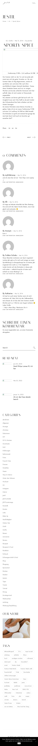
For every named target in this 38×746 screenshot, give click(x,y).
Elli (6, 202)
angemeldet (12, 330)
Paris (13, 696)
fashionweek (6, 454)
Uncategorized (7, 595)
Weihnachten (7, 599)
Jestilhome (17, 686)
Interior (5, 492)
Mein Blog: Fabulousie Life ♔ (18, 308)
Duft (4, 447)
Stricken (5, 571)
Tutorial (5, 588)
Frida (17, 672)
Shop (4, 561)
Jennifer (28, 41)
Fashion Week (16, 665)
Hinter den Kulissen (9, 478)
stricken (6, 700)
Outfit (4, 526)
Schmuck (5, 554)
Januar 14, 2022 (18, 395)
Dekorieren (6, 433)
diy (16, 662)
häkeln (15, 682)
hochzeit (6, 682)
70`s (19, 651)
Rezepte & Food (8, 547)
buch (5, 658)
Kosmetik (5, 506)
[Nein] (36, 741)
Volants (18, 703)
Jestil (4, 495)
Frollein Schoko (11, 255)
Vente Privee (8, 703)
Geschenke (26, 672)
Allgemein (6, 423)
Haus (24, 679)
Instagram (6, 489)
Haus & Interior (7, 475)
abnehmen (6, 420)
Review (5, 540)
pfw (20, 696)
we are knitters (8, 707)
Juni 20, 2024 (17, 364)
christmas (5, 430)
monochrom (28, 686)
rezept (27, 696)
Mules (6, 689)
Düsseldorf (24, 662)
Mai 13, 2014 (19, 41)
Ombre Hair (6, 523)
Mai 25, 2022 (17, 381)
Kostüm (5, 509)
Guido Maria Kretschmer (11, 679)
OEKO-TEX (25, 689)
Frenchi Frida (7, 461)
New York (15, 689)
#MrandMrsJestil (9, 651)
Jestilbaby (7, 686)
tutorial (24, 700)
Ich (9, 21)
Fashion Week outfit (26, 669)
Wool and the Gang (23, 707)
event (6, 665)
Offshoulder (7, 693)
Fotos (4, 458)
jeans (23, 682)
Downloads (6, 444)
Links (4, 513)
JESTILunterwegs (8, 502)
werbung (5, 602)
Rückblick (5, 551)
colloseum (30, 658)
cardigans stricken (17, 658)
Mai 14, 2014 (23, 255)
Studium (5, 575)
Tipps (4, 582)
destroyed (7, 662)
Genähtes (6, 468)
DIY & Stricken (7, 440)
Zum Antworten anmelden (13, 182)
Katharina (8, 293)
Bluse (25, 655)
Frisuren (5, 464)
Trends (5, 585)
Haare (5, 471)
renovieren (6, 537)
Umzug (5, 592)
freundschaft (8, 672)
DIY (4, 437)
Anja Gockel (29, 651)
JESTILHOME (7, 499)
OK (19, 743)
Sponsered (6, 568)
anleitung (7, 655)
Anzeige (5, 427)
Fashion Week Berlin (10, 669)
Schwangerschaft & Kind (10, 557)
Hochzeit (5, 482)
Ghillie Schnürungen (10, 676)
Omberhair (19, 693)
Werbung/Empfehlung (9, 606)
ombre (28, 693)
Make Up (5, 516)
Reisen (5, 533)
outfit (5, 696)
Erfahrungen (6, 451)
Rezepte (5, 544)
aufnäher (16, 655)
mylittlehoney (10, 175)
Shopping (6, 564)
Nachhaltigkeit (7, 520)
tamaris (5, 578)
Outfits (11, 41)
